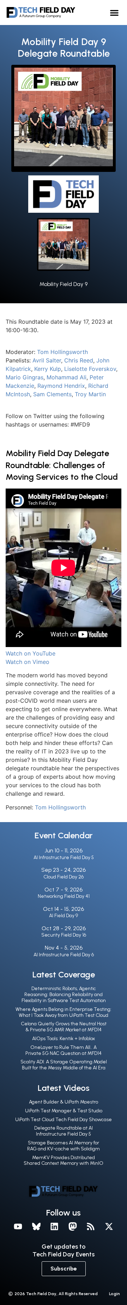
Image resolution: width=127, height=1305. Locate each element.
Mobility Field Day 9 (63, 284)
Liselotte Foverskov (90, 368)
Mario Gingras (24, 377)
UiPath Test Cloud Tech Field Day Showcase (63, 1120)
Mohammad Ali (66, 377)
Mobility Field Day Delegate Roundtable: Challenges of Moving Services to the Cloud (62, 465)
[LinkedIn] (54, 1226)
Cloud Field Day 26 (63, 877)
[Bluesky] (36, 1226)
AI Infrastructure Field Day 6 (64, 955)
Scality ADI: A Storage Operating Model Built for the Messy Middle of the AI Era (63, 1065)
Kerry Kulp (47, 368)
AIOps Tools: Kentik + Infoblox (63, 1039)
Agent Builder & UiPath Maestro (63, 1102)
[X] (109, 1226)
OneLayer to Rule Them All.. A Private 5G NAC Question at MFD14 (63, 1050)
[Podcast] (91, 1226)
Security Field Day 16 (63, 935)
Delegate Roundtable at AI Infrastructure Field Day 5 (63, 1131)
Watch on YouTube (30, 653)
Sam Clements (52, 394)
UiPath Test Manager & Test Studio (63, 1111)
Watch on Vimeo (27, 661)
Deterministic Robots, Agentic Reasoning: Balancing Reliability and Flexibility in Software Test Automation (64, 994)
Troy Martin (90, 394)
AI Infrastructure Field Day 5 (64, 857)
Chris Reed (78, 360)
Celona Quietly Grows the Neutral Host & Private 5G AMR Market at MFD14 (64, 1027)
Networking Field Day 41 (64, 896)
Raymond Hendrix (61, 385)
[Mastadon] (73, 1226)
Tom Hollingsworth (62, 351)
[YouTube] (18, 1226)
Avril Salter (46, 360)
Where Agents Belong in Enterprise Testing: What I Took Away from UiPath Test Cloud (63, 1012)
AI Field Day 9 (63, 916)
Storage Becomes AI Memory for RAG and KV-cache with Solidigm (63, 1146)
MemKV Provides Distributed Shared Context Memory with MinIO (63, 1161)
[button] (114, 12)
